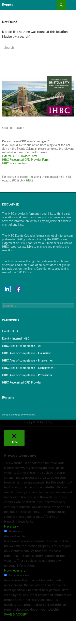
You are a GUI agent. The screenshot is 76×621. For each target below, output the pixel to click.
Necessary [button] (11, 526)
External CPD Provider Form (19, 156)
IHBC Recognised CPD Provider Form (25, 159)
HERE (29, 180)
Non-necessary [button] (14, 570)
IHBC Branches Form (15, 163)
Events (7, 5)
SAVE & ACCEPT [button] (16, 614)
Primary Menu (71, 5)
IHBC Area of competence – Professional (27, 375)
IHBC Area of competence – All (21, 346)
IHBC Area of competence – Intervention (28, 360)
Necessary (14, 531)
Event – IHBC (10, 331)
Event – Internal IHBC (15, 338)
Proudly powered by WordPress (18, 414)
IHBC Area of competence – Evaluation (26, 353)
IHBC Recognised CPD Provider (21, 382)
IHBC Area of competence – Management (28, 368)
